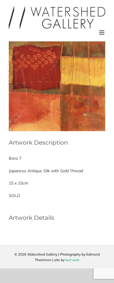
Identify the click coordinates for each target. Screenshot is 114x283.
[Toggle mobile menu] (102, 32)
